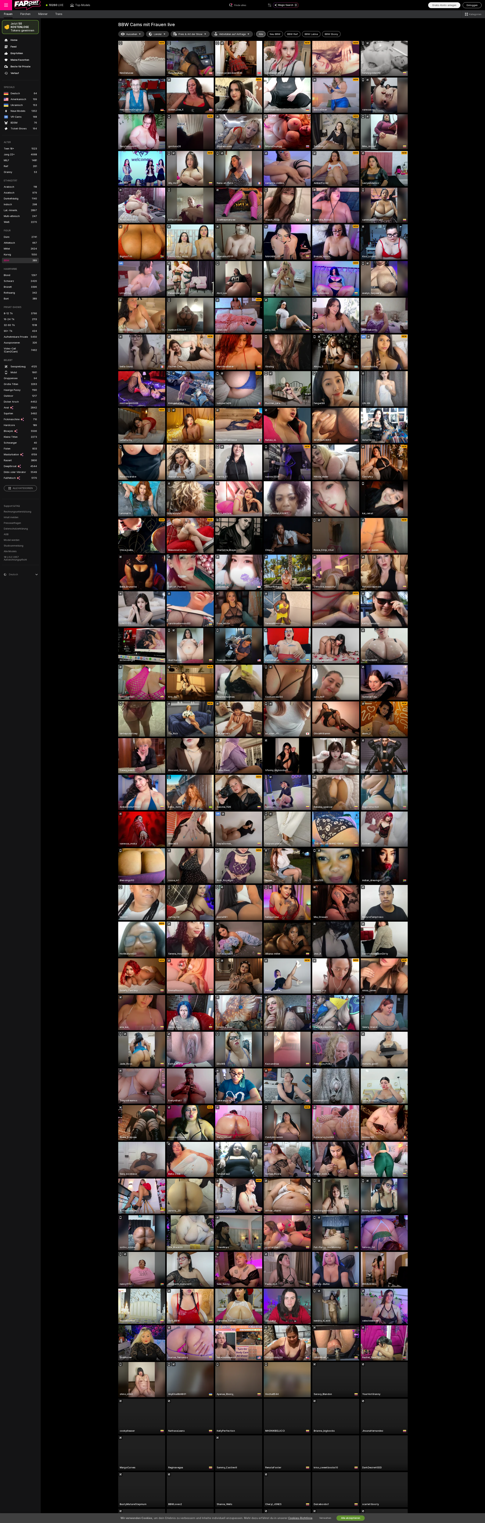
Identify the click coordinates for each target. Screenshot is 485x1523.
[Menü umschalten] (6, 5)
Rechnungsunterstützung (17, 511)
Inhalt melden (11, 517)
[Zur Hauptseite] (27, 5)
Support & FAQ (12, 506)
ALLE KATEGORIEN (23, 488)
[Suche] (269, 5)
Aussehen (131, 34)
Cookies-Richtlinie (300, 1518)
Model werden (12, 540)
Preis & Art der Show (190, 34)
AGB (6, 534)
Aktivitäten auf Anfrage (232, 34)
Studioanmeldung (13, 545)
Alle (261, 34)
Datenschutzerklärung (16, 528)
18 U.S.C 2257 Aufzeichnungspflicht (15, 558)
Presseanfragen (12, 523)
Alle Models (10, 551)
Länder (158, 34)
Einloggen (472, 5)
